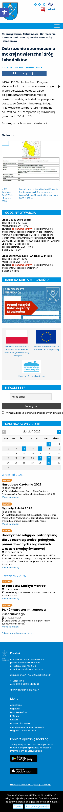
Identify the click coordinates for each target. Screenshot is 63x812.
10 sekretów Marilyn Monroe (24, 586)
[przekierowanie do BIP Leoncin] (43, 10)
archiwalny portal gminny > (24, 689)
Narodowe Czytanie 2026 (21, 484)
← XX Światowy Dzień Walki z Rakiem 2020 (7, 195)
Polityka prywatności (37, 806)
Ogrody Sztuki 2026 (17, 508)
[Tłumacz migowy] (50, 4)
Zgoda (17, 806)
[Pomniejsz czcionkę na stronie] (40, 4)
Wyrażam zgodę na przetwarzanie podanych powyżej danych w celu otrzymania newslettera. (33, 412)
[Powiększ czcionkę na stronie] (45, 4)
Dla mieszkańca (18, 712)
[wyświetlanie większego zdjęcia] (5, 143)
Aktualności (16, 705)
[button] (4, 12)
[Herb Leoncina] (10, 11)
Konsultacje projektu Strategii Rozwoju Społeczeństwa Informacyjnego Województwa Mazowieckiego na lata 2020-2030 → (38, 194)
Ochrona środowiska (21, 723)
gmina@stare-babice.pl (30, 669)
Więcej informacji (10, 497)
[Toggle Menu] (57, 26)
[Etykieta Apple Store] (23, 773)
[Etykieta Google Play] (23, 760)
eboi (51, 9)
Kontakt (14, 719)
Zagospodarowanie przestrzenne (27, 727)
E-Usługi (14, 716)
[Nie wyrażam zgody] (58, 801)
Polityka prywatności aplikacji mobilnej (30, 784)
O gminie (14, 708)
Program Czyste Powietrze (23, 730)
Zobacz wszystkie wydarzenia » (18, 633)
